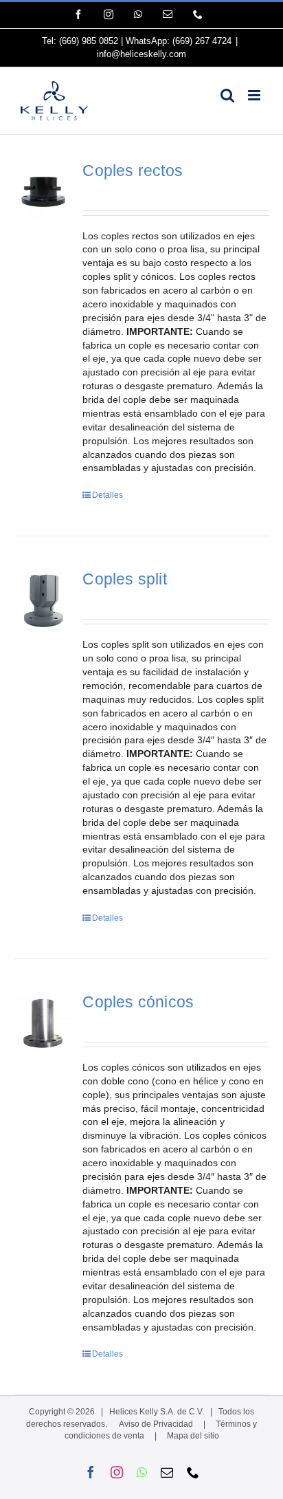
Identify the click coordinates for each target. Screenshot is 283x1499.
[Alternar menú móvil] (255, 95)
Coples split (124, 579)
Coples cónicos (138, 1002)
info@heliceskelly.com (141, 54)
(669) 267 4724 (201, 41)
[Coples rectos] (43, 191)
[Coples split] (43, 600)
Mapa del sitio (193, 1436)
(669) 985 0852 (88, 41)
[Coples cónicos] (43, 1023)
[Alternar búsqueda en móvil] (227, 95)
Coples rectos (132, 170)
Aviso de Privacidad (156, 1424)
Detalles (107, 495)
